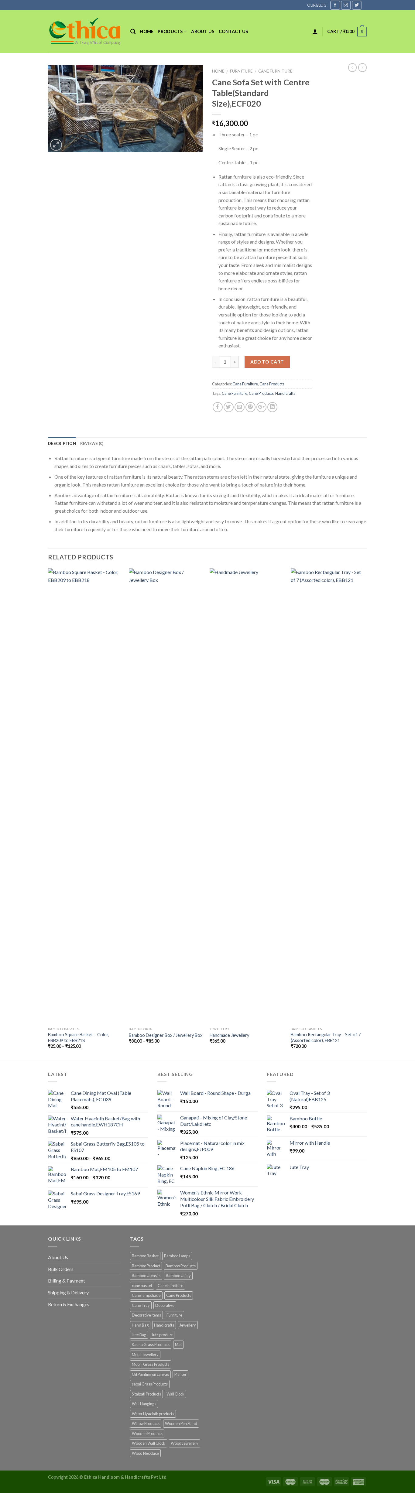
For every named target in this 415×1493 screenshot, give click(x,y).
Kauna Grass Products (151, 1344)
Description (62, 443)
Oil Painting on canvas (150, 1374)
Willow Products (145, 1423)
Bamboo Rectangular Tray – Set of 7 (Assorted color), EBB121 (326, 1037)
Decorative (164, 1305)
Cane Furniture (275, 71)
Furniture (241, 71)
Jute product (162, 1334)
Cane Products (271, 383)
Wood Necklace (145, 1453)
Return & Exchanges (68, 1304)
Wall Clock (175, 1394)
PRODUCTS (170, 31)
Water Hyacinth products (153, 1413)
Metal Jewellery (145, 1354)
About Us (58, 1257)
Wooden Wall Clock (148, 1443)
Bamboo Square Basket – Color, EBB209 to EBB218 (78, 1037)
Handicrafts (285, 393)
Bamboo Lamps (177, 1255)
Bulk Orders (61, 1269)
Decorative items (146, 1315)
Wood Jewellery (184, 1443)
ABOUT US (202, 31)
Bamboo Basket (145, 1255)
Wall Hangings (144, 1403)
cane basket (142, 1285)
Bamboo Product (146, 1265)
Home (146, 31)
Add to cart (267, 361)
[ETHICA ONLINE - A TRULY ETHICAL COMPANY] (84, 31)
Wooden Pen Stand (181, 1423)
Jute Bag (139, 1334)
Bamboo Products (181, 1265)
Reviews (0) (92, 443)
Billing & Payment (66, 1280)
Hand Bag (140, 1325)
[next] (365, 814)
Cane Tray (141, 1305)
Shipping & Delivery (68, 1292)
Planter (180, 1374)
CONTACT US (233, 31)
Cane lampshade (146, 1295)
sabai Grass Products (150, 1384)
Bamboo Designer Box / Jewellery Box (165, 1035)
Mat (178, 1344)
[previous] (48, 814)
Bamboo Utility (178, 1275)
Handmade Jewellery (229, 1035)
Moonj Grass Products (150, 1364)
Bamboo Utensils (146, 1275)
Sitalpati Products (146, 1394)
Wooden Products (147, 1433)
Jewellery (188, 1325)
